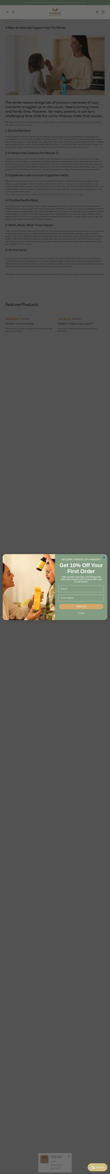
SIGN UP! (81, 606)
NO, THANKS (81, 613)
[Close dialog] (104, 557)
